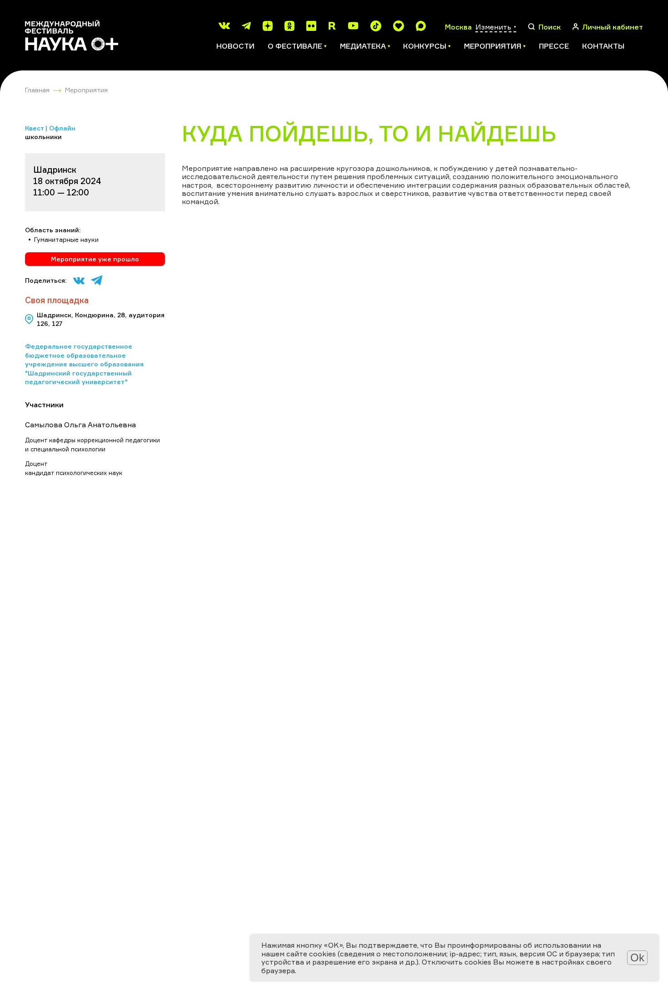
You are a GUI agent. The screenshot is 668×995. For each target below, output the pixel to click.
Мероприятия (86, 90)
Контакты (603, 45)
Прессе (554, 45)
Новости (235, 45)
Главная (37, 90)
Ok (637, 957)
